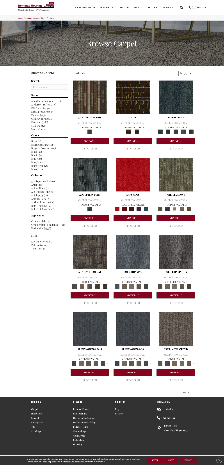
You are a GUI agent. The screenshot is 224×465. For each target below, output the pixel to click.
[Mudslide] (90, 97)
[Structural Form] (105, 286)
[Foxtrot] (90, 174)
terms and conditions (74, 461)
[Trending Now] (81, 363)
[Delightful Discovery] (176, 174)
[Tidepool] (176, 97)
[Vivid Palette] (189, 208)
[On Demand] (103, 363)
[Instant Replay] (96, 363)
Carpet (36, 18)
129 (184, 392)
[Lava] (131, 286)
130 (188, 392)
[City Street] (191, 131)
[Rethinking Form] (97, 286)
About (137, 7)
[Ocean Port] (168, 131)
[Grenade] (124, 286)
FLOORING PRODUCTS (82, 7)
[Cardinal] (133, 174)
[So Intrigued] (176, 328)
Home (19, 18)
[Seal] (146, 286)
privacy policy (49, 461)
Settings (188, 460)
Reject (171, 460)
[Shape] (133, 251)
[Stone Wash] (146, 208)
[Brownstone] (175, 131)
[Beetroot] (131, 208)
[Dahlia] (124, 208)
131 (193, 392)
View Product (90, 140)
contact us (169, 409)
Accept (155, 460)
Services (121, 7)
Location (152, 7)
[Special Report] (88, 363)
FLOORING (36, 402)
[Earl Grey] (183, 131)
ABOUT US (120, 402)
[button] (93, 8)
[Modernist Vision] (174, 208)
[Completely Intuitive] (174, 363)
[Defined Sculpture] (82, 286)
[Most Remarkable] (167, 208)
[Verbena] (139, 208)
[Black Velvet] (137, 131)
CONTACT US (163, 402)
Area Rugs (104, 7)
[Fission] (139, 286)
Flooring (27, 18)
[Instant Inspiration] (189, 363)
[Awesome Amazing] (182, 208)
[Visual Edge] (90, 251)
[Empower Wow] (182, 363)
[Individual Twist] (89, 286)
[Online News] (90, 328)
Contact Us (168, 7)
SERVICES (78, 402)
